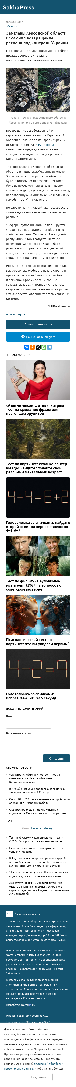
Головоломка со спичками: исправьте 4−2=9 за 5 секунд (31, 696)
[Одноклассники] (32, 347)
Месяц (48, 828)
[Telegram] (49, 347)
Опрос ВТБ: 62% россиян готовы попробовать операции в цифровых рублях (39, 801)
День (25, 828)
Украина (10, 314)
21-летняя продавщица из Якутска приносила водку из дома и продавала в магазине (39, 874)
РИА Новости (44, 145)
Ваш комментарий (19, 733)
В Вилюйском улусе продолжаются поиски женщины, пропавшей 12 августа (37, 790)
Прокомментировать (38, 324)
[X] (38, 347)
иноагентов (29, 984)
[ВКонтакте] (26, 347)
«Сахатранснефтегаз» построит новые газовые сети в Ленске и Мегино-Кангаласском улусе (34, 778)
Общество (11, 26)
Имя (9, 716)
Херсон (22, 314)
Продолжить (38, 1077)
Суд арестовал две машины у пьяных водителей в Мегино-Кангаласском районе (37, 811)
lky (32, 1005)
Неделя (36, 828)
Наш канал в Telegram (40, 337)
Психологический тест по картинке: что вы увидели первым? (38, 641)
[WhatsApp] (43, 347)
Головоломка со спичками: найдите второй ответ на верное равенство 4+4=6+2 (38, 526)
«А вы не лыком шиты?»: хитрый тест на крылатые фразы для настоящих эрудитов (35, 409)
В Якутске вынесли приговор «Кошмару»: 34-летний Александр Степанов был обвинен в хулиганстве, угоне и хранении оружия (38, 862)
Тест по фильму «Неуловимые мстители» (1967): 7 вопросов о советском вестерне (33, 585)
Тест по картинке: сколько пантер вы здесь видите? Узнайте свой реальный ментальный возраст (36, 467)
